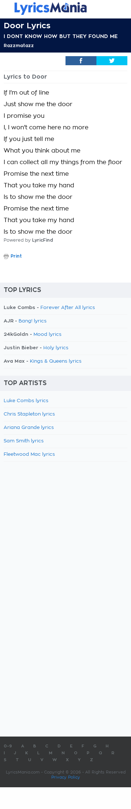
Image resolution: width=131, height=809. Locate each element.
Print (16, 256)
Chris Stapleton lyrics (29, 414)
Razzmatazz (19, 45)
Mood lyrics (47, 334)
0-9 (8, 746)
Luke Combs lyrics (26, 401)
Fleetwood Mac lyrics (29, 454)
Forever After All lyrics (67, 307)
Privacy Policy (65, 777)
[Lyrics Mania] (65, 8)
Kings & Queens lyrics (56, 361)
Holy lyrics (55, 348)
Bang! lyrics (33, 321)
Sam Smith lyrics (24, 441)
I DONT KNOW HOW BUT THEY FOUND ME (61, 36)
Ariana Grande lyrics (29, 427)
